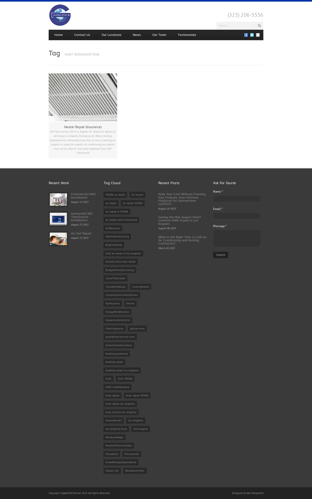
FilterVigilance (115, 328)
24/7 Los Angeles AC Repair (85, 131)
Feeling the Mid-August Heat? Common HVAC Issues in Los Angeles (179, 220)
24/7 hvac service (59, 131)
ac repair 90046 (133, 203)
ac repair (111, 203)
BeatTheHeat (114, 245)
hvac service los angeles (121, 412)
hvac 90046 (125, 378)
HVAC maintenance (117, 387)
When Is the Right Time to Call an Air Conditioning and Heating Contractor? (182, 240)
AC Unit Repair (81, 233)
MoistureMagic (115, 437)
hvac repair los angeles (120, 403)
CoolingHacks (140, 286)
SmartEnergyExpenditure (121, 462)
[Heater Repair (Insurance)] (83, 97)
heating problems (117, 353)
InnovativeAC (114, 420)
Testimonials (187, 35)
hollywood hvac (58, 140)
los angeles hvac (116, 428)
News (137, 35)
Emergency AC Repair (90, 136)
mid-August (140, 428)
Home (58, 35)
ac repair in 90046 (117, 211)
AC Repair (106, 131)
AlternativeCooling (117, 236)
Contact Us (82, 35)
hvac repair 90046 (137, 395)
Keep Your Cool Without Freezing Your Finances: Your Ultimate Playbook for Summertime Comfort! (182, 199)
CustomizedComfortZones (122, 295)
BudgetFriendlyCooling (120, 270)
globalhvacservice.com (120, 336)
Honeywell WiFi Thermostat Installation (82, 217)
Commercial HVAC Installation (83, 195)
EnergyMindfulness (117, 311)
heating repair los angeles (122, 370)
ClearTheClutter (115, 278)
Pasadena (112, 454)
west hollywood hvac (94, 148)
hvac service (93, 140)
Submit (220, 255)
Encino (130, 303)
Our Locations (112, 35)
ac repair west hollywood (121, 219)
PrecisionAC (131, 454)
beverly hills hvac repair (121, 261)
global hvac (137, 328)
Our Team (159, 35)
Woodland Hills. (135, 470)
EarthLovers (113, 303)
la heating (106, 140)
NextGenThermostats (119, 445)
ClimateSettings (116, 286)
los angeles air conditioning (86, 144)
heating (107, 136)
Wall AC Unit (75, 148)
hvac (82, 140)
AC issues (137, 194)
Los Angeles (135, 420)
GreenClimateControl (119, 345)
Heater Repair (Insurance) (83, 127)
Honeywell (73, 140)
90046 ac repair (115, 194)
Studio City (112, 470)
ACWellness (113, 228)
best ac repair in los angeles (123, 253)
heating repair (114, 362)
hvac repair (112, 395)
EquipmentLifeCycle (118, 320)
